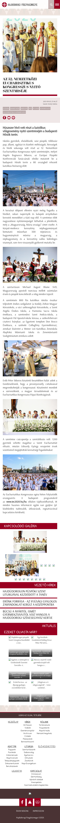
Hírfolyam (27, 725)
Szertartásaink (28, 749)
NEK (30, 108)
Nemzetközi (15, 108)
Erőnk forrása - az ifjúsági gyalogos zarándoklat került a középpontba (30, 603)
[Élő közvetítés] (30, 802)
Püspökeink (44, 728)
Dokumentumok (12, 763)
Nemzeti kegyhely (44, 733)
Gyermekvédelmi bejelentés (36, 785)
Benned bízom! (27, 742)
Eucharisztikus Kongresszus (14, 112)
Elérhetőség (36, 777)
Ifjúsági (6, 108)
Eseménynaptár (27, 730)
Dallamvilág (29, 752)
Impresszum (38, 811)
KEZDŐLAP (13, 722)
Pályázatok (27, 739)
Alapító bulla (44, 730)
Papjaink (12, 749)
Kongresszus (45, 108)
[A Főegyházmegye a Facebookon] (22, 802)
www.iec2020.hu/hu (16, 501)
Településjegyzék (12, 761)
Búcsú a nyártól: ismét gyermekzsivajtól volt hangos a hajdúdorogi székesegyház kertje (27, 615)
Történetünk (44, 725)
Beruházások (12, 766)
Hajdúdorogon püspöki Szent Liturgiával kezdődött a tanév (25, 592)
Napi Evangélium (29, 763)
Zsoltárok (29, 761)
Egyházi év (28, 755)
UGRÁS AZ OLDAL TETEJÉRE (30, 715)
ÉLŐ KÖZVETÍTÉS (46, 746)
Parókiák (12, 752)
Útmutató (29, 758)
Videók (28, 728)
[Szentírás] (37, 802)
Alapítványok (12, 758)
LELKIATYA (17, 771)
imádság (24, 108)
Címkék (27, 736)
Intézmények (12, 755)
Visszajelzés (36, 782)
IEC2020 (36, 108)
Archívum (27, 733)
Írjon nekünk (22, 811)
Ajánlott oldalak (36, 779)
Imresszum (36, 774)
